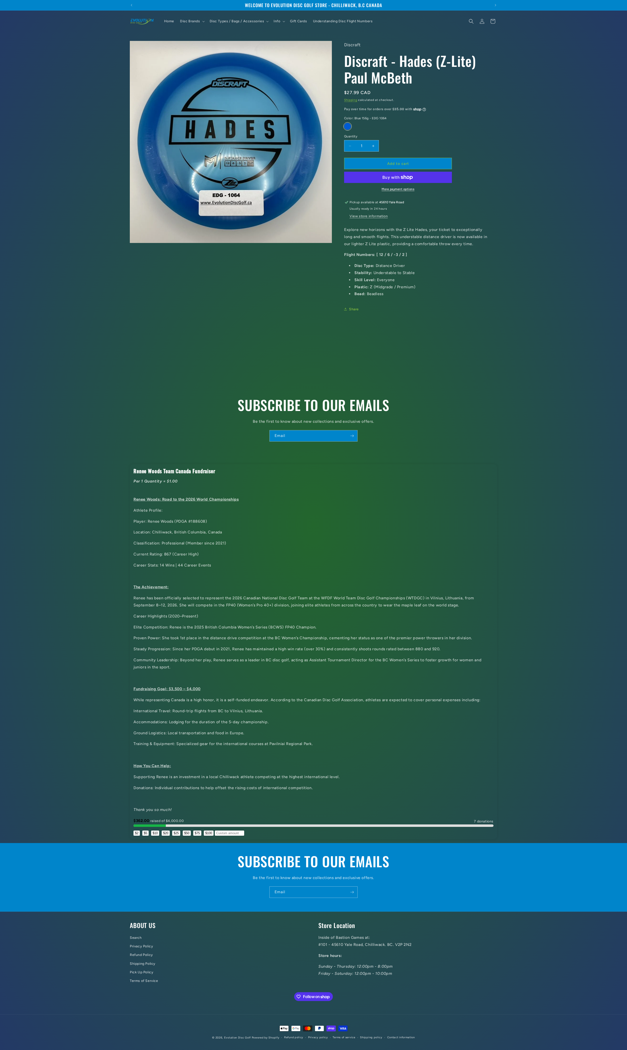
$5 (145, 833)
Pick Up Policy (141, 972)
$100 (208, 833)
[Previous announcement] (131, 5)
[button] (192, 21)
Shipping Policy (143, 963)
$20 (165, 833)
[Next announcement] (495, 5)
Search (136, 937)
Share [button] (354, 309)
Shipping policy (371, 1037)
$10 (155, 833)
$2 (136, 833)
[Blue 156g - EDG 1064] (347, 126)
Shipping (350, 100)
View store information (369, 216)
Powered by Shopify (265, 1037)
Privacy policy (318, 1037)
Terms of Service (144, 980)
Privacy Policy (141, 946)
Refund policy (293, 1037)
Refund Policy (141, 955)
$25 (176, 833)
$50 (186, 833)
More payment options (398, 189)
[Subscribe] (352, 436)
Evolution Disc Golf (237, 1037)
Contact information (401, 1037)
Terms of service (344, 1037)
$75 (197, 833)
